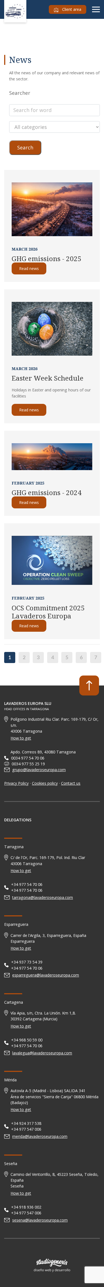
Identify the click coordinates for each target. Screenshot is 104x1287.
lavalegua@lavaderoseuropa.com (42, 1053)
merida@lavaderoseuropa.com (39, 1136)
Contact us (70, 783)
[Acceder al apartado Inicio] (15, 10)
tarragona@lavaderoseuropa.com (42, 897)
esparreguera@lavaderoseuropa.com (45, 975)
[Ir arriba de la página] (89, 685)
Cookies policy (45, 783)
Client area (71, 9)
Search (25, 147)
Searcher (19, 93)
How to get (21, 738)
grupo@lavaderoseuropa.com (39, 769)
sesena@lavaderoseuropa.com (40, 1220)
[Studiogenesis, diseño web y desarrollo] (52, 1265)
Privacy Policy (16, 783)
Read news (29, 268)
